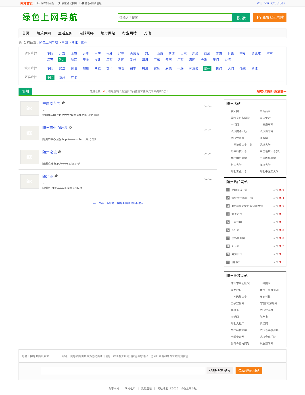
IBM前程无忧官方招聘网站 (247, 206)
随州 (84, 42)
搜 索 (241, 18)
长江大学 (236, 164)
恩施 (168, 68)
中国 (65, 42)
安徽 (86, 59)
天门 (231, 68)
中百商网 (265, 111)
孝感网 (235, 316)
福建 (97, 59)
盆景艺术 (237, 214)
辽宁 (121, 53)
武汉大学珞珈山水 (242, 198)
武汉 (62, 68)
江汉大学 (265, 164)
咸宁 (133, 68)
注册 (259, 3)
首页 (25, 33)
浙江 (74, 59)
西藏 (207, 53)
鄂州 (86, 68)
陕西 (172, 53)
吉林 (109, 53)
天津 (86, 53)
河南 (269, 53)
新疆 (195, 53)
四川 (145, 59)
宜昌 (157, 68)
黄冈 (109, 68)
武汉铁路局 (237, 138)
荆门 (219, 68)
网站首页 (26, 3)
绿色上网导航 (48, 42)
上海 (74, 53)
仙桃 (243, 68)
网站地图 (162, 388)
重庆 (97, 53)
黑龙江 (256, 53)
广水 (74, 77)
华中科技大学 (239, 151)
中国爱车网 (266, 124)
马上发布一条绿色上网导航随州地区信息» (118, 203)
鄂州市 (264, 316)
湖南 (121, 59)
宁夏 (243, 53)
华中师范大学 (239, 158)
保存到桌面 (47, 3)
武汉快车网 (266, 131)
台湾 (228, 59)
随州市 (47, 176)
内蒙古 (134, 53)
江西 (109, 59)
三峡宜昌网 (237, 303)
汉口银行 (265, 117)
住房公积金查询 (269, 290)
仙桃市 (235, 310)
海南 (192, 59)
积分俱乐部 (278, 3)
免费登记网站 (273, 17)
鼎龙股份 (236, 290)
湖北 (74, 42)
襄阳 (74, 68)
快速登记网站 (69, 3)
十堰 (180, 68)
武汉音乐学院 (268, 336)
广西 (180, 59)
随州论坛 (49, 152)
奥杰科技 (265, 296)
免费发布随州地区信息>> (271, 91)
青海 (219, 53)
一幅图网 (265, 283)
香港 (204, 59)
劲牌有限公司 (240, 189)
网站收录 (130, 388)
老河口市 (237, 254)
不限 (50, 53)
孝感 (97, 68)
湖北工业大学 (239, 171)
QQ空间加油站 (268, 303)
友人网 (235, 111)
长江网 (236, 230)
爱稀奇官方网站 (240, 117)
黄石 (121, 68)
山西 (160, 53)
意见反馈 (146, 388)
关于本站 (114, 388)
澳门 (216, 59)
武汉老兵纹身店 (269, 330)
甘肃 (231, 53)
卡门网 (235, 124)
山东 (183, 53)
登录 (266, 3)
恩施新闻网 (238, 238)
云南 (168, 59)
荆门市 (236, 262)
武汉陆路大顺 (239, 131)
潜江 (254, 68)
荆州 (145, 68)
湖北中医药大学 (269, 171)
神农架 (193, 68)
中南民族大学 (268, 158)
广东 (157, 59)
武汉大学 (265, 144)
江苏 (50, 59)
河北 (148, 53)
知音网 (264, 138)
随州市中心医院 (240, 283)
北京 (62, 53)
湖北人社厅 (237, 323)
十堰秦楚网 (237, 336)
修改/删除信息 (93, 3)
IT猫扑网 (237, 222)
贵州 (133, 59)
